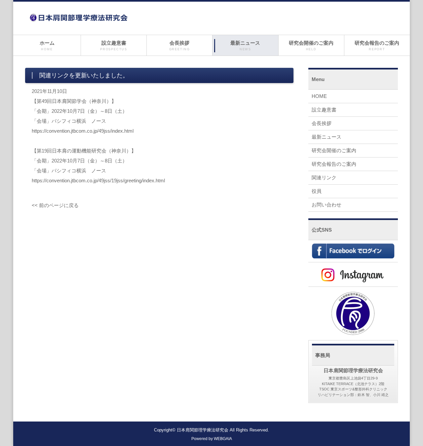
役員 (317, 191)
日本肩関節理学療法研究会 (202, 430)
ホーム (47, 45)
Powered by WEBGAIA (211, 438)
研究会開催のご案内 (311, 45)
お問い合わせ (326, 204)
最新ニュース (245, 45)
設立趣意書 (113, 45)
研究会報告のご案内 (377, 45)
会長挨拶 (179, 45)
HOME (319, 96)
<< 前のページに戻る (55, 205)
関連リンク (324, 177)
